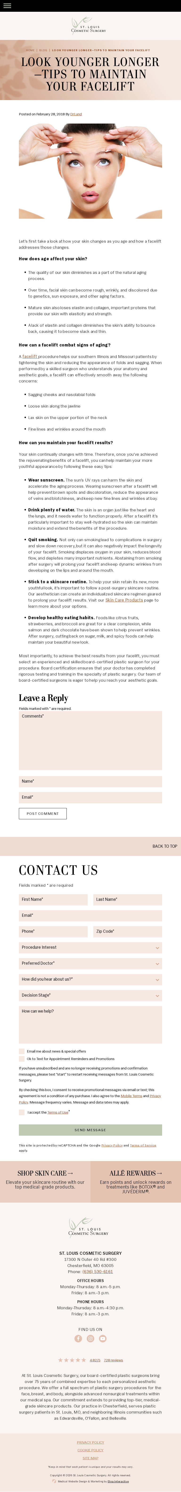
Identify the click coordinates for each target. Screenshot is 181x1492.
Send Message (90, 1130)
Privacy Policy (112, 1145)
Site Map (91, 1458)
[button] (7, 6)
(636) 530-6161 (97, 1272)
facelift (30, 357)
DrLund (76, 114)
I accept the (37, 1113)
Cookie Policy (90, 1450)
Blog (43, 50)
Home (30, 50)
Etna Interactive (118, 1481)
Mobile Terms (131, 1096)
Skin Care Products (124, 600)
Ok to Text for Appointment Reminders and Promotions (71, 1059)
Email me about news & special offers (56, 1051)
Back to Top (165, 847)
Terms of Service (143, 1145)
